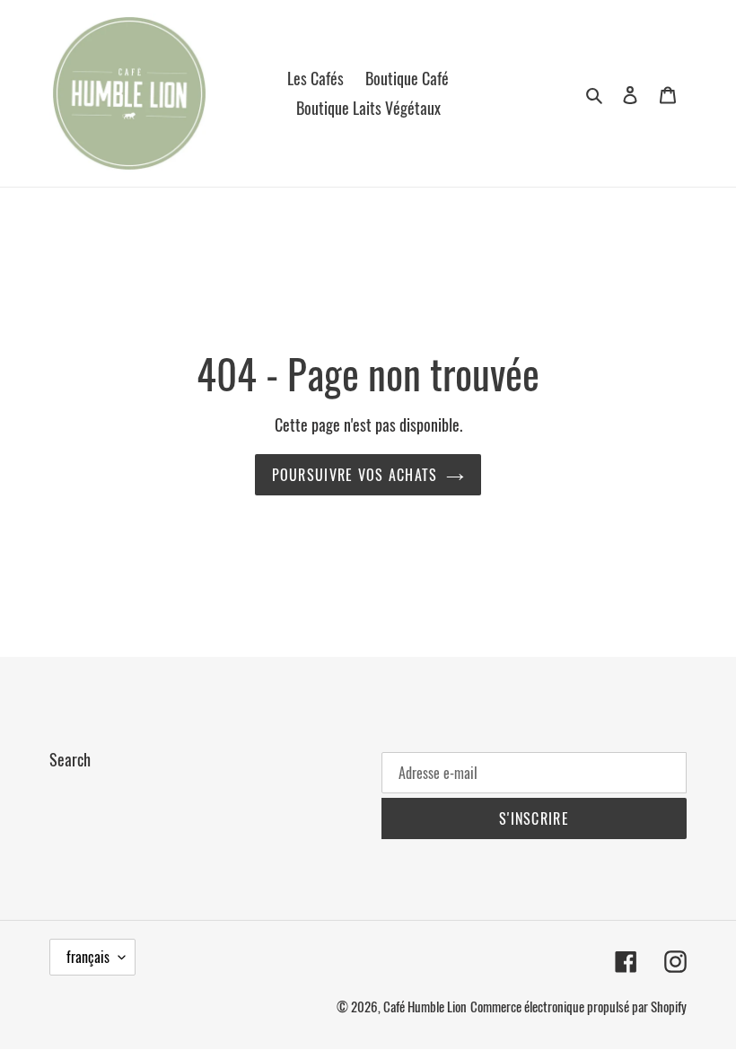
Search (70, 759)
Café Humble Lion (425, 1006)
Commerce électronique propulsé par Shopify (578, 1006)
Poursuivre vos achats (355, 475)
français (88, 956)
